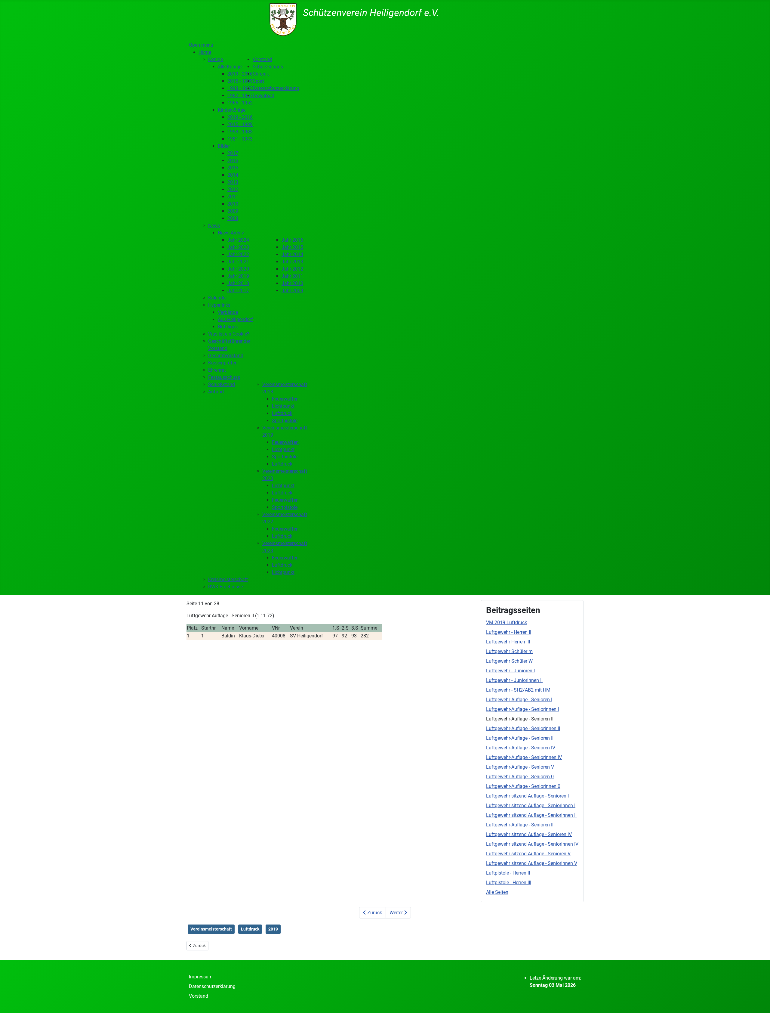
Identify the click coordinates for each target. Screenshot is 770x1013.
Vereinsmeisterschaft (211, 929)
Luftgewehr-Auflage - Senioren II (519, 719)
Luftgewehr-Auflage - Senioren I (519, 699)
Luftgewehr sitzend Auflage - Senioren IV (529, 834)
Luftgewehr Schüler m (509, 651)
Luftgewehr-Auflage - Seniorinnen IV (524, 757)
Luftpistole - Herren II (508, 873)
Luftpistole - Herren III (508, 882)
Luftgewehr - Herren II (508, 632)
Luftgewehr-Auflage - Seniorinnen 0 (523, 786)
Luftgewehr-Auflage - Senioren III (520, 738)
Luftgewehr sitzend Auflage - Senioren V (528, 854)
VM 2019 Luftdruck (506, 622)
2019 (273, 929)
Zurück (374, 912)
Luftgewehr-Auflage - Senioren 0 (520, 776)
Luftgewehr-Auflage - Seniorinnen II (523, 728)
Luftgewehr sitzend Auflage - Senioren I (527, 796)
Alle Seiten (497, 892)
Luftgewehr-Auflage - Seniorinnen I (522, 709)
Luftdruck (250, 929)
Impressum (201, 977)
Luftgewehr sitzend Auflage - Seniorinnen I (530, 805)
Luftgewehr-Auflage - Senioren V (520, 767)
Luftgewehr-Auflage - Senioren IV (520, 748)
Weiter (397, 912)
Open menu (201, 45)
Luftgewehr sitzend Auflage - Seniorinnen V (531, 863)
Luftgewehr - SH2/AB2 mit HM (518, 690)
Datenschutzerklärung (212, 986)
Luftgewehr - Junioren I (510, 671)
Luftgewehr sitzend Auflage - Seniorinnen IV (532, 844)
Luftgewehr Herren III (508, 642)
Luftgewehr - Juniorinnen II (514, 680)
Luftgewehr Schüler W (509, 661)
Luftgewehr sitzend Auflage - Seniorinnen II (531, 815)
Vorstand (198, 996)
